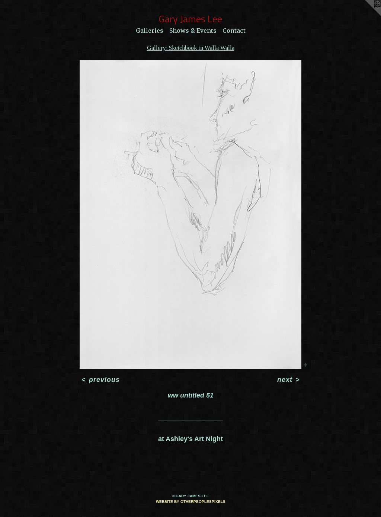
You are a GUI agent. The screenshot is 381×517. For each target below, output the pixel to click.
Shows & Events (193, 30)
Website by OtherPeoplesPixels (190, 502)
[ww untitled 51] (190, 214)
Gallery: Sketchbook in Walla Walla (190, 48)
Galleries (149, 30)
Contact (234, 30)
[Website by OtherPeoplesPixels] (366, 15)
